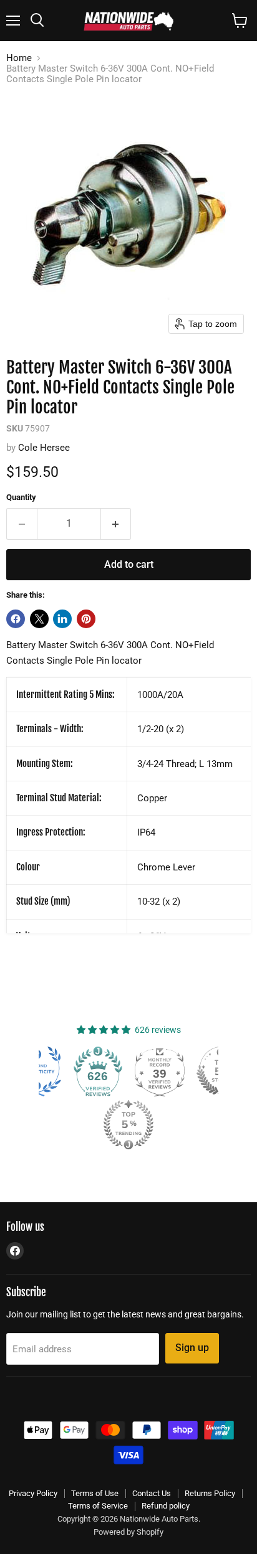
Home (19, 58)
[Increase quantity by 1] (116, 523)
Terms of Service (98, 1505)
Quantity (21, 497)
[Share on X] (39, 619)
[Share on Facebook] (15, 619)
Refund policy (166, 1505)
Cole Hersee (44, 447)
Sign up (192, 1348)
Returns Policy (210, 1493)
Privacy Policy (33, 1493)
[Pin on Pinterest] (86, 619)
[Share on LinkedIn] (62, 619)
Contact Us (151, 1493)
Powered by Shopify (128, 1532)
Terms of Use (95, 1493)
